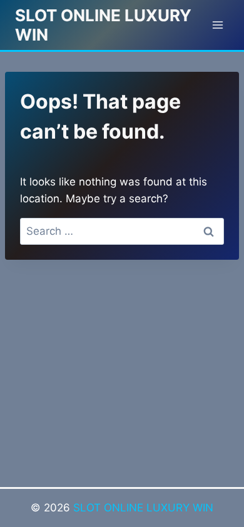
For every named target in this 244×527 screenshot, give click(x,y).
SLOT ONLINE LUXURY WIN (143, 507)
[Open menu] (217, 24)
